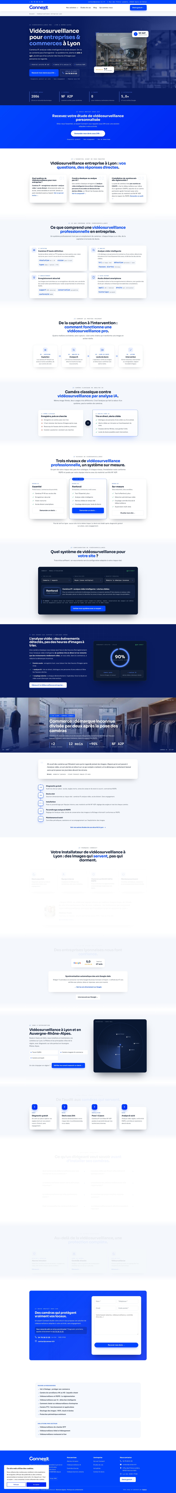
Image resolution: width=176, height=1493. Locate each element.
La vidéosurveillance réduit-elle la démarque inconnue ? (63, 1181)
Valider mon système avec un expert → (88, 608)
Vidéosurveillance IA (74, 1464)
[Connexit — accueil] (39, 7)
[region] (26, 1477)
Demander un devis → (48, 510)
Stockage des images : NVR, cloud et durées (57, 1411)
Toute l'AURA (36, 1052)
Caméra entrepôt (38, 1058)
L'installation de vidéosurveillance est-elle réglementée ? (112, 1181)
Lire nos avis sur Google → (88, 997)
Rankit (144, 1489)
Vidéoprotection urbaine (75, 1472)
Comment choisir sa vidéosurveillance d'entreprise (59, 1403)
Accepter (36, 1484)
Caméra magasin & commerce (72, 1052)
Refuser (16, 1484)
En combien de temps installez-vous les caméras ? (112, 1193)
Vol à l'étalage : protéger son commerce (55, 1389)
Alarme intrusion (72, 1461)
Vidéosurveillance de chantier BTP (53, 1427)
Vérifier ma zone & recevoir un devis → (68, 1065)
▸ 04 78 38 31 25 (36, 2)
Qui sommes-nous (106, 7)
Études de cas (86, 7)
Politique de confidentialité (75, 1489)
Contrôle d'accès (72, 1468)
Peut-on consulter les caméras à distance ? (63, 1204)
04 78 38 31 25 (58, 1331)
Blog (95, 7)
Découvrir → (36, 1267)
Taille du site (79, 576)
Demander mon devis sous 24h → (88, 133)
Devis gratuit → (138, 8)
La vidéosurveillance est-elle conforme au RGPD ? (63, 1193)
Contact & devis (98, 1472)
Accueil (32, 14)
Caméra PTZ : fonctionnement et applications (57, 1407)
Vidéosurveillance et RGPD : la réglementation (57, 1396)
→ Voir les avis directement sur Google (88, 987)
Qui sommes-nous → (66, 917)
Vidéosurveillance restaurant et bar (53, 1434)
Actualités (96, 1468)
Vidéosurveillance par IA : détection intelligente (58, 1400)
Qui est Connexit (99, 1461)
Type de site (47, 576)
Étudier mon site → (127, 513)
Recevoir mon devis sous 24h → (44, 73)
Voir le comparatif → (79, 193)
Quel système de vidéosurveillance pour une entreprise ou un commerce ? (63, 1169)
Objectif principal (112, 576)
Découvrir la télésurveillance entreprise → (48, 685)
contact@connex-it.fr (130, 1464)
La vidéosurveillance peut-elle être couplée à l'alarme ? (112, 1205)
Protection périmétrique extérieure (53, 1414)
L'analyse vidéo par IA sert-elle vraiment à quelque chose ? (112, 1169)
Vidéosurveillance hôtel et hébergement (55, 1431)
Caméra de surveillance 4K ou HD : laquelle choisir (59, 1393)
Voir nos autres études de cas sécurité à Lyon (86, 827)
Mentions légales (61, 1489)
